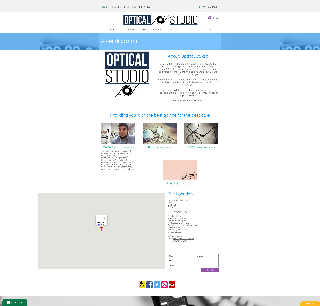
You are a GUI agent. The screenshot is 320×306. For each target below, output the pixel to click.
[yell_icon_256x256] (142, 284)
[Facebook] (149, 284)
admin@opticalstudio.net (183, 239)
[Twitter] (157, 284)
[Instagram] (164, 284)
